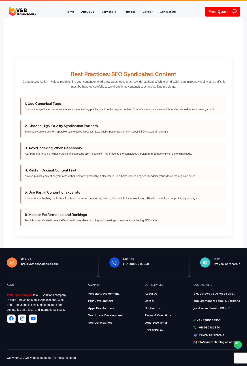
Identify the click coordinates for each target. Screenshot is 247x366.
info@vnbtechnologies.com (216, 342)
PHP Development (100, 300)
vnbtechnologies (40, 357)
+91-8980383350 (208, 320)
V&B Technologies (20, 295)
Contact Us (152, 308)
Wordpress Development (105, 315)
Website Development (103, 293)
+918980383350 (208, 327)
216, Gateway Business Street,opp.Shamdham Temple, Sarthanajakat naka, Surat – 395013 (216, 301)
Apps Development (101, 308)
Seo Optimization (100, 322)
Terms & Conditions (158, 315)
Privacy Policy (154, 329)
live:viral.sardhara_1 (210, 334)
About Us (151, 293)
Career (149, 300)
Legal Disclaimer (156, 322)
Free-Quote (218, 12)
